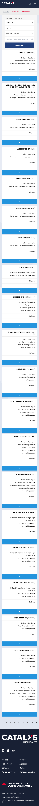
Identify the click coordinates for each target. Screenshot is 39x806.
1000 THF (23, 53)
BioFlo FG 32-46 (20, 437)
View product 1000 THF (19, 78)
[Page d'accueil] (8, 4)
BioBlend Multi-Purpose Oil (19, 332)
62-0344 (31, 683)
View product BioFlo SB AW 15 (19, 714)
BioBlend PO (21, 369)
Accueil (6, 11)
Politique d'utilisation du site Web (13, 793)
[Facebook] (8, 751)
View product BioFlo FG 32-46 (19, 468)
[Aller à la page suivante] (37, 722)
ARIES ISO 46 (22, 238)
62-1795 (31, 583)
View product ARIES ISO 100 (19, 142)
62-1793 (31, 547)
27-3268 (31, 178)
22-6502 (31, 267)
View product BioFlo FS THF (19, 506)
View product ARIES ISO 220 (19, 201)
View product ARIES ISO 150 (19, 172)
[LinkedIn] (3, 751)
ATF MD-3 (23, 267)
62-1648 (31, 401)
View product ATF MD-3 (19, 290)
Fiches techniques (9, 772)
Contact (23, 768)
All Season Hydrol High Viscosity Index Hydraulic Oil (20, 86)
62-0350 (31, 618)
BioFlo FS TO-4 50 (20, 583)
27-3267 (31, 208)
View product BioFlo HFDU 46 (19, 643)
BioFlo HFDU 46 (20, 618)
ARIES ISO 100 (21, 119)
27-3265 (31, 238)
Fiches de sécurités (27, 772)
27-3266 (31, 119)
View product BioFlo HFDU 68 (19, 676)
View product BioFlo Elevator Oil (19, 430)
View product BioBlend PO (19, 395)
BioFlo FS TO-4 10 (20, 512)
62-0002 (31, 369)
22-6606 (31, 53)
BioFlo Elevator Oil (19, 401)
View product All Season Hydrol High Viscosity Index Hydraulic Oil (19, 113)
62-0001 (32, 333)
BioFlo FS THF (21, 474)
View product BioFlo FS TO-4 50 (19, 611)
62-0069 (31, 297)
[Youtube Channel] (13, 751)
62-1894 (31, 474)
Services (23, 760)
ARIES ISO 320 (21, 208)
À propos (23, 764)
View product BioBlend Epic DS (19, 325)
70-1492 (31, 87)
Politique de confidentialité (11, 797)
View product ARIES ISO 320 (19, 231)
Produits (5, 760)
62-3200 (31, 437)
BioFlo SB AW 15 (20, 683)
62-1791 (31, 512)
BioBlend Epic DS (20, 297)
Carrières (5, 768)
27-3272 (31, 149)
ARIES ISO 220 (21, 178)
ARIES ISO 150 (22, 149)
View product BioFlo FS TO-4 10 (19, 541)
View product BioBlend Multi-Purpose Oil (19, 362)
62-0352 (31, 650)
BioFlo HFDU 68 (21, 650)
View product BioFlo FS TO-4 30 (19, 576)
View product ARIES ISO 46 (19, 261)
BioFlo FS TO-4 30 (20, 547)
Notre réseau (7, 764)
